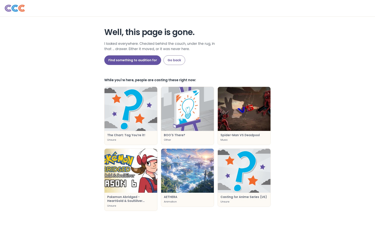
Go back (174, 60)
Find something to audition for (132, 60)
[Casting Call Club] (187, 8)
